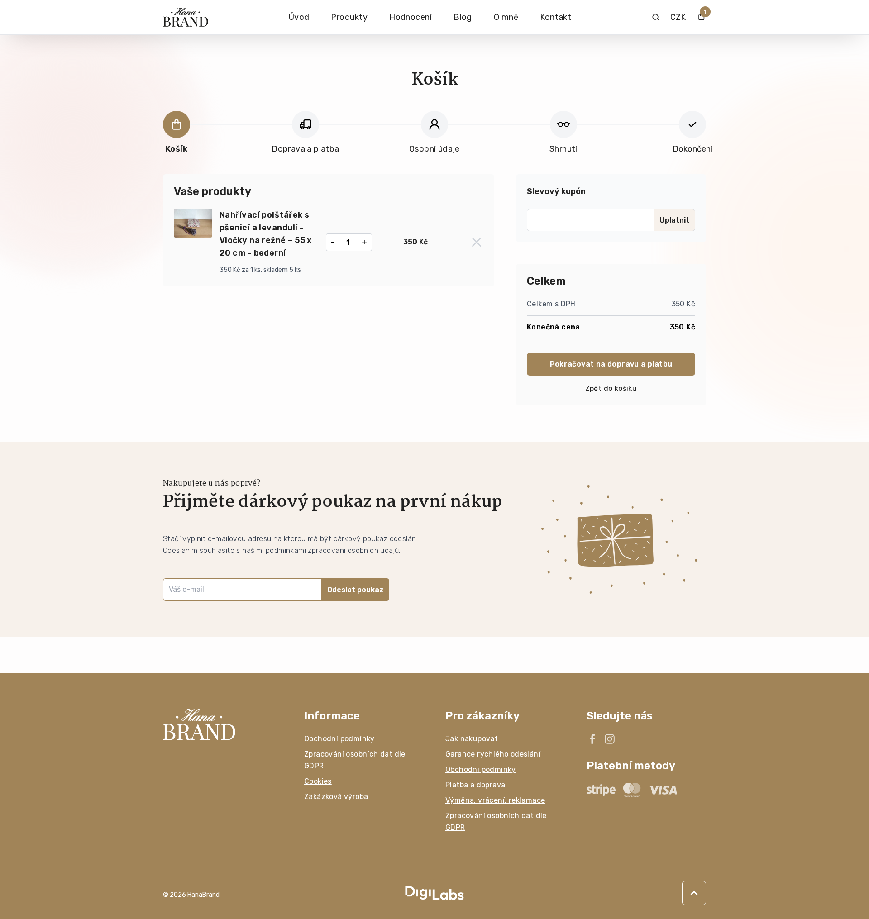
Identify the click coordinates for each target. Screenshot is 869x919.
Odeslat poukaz (355, 590)
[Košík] (176, 124)
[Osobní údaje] (434, 124)
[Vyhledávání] (655, 17)
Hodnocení (410, 17)
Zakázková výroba (336, 796)
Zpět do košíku (611, 388)
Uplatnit (674, 220)
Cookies (318, 781)
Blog (463, 17)
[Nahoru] (694, 893)
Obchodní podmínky (339, 738)
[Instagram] (610, 739)
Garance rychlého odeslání (492, 754)
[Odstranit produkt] (476, 242)
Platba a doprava (475, 785)
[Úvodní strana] (185, 17)
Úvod (299, 17)
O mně (506, 17)
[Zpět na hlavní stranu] (222, 724)
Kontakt (555, 17)
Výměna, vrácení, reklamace (495, 800)
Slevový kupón (556, 191)
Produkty (349, 17)
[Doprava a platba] (305, 124)
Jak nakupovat (471, 738)
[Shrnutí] (563, 124)
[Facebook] (592, 739)
